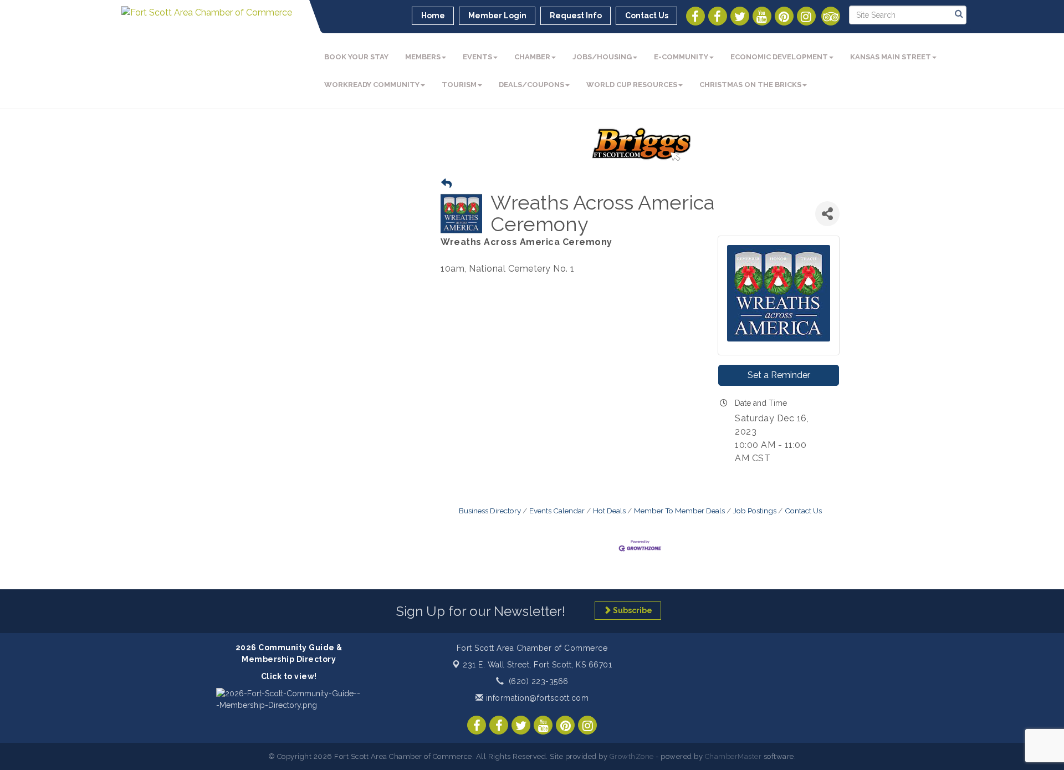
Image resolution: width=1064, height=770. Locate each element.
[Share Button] (827, 213)
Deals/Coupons (531, 84)
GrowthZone (632, 756)
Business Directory (490, 510)
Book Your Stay (356, 57)
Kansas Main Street (890, 57)
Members (423, 57)
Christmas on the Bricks (750, 84)
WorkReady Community (372, 84)
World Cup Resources (631, 84)
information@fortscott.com (536, 697)
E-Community (681, 57)
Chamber (532, 57)
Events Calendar (557, 510)
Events (477, 57)
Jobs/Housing (602, 57)
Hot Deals (609, 510)
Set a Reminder (779, 375)
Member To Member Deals (679, 510)
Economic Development (779, 57)
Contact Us (803, 510)
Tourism (459, 84)
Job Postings (754, 510)
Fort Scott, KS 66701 (537, 664)
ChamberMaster (733, 756)
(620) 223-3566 (539, 681)
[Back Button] (446, 184)
